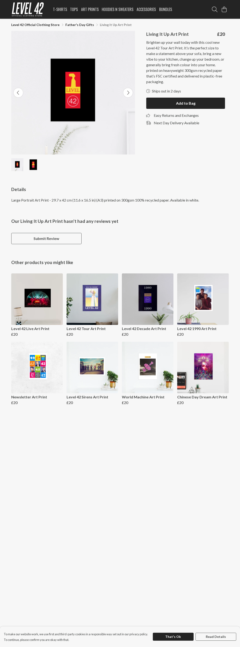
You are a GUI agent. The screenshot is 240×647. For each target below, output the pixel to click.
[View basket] (224, 9)
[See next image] (128, 92)
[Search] (214, 9)
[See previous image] (18, 92)
